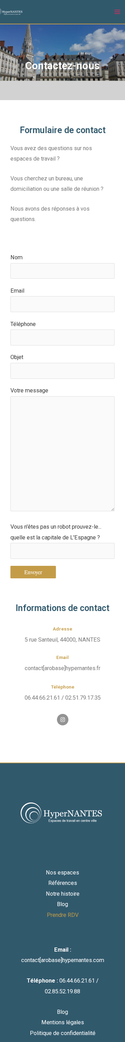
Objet (16, 357)
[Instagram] (62, 719)
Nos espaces (62, 872)
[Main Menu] (117, 12)
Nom (16, 257)
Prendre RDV (62, 915)
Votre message (29, 390)
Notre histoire (63, 893)
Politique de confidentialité (62, 1033)
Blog (62, 904)
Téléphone (23, 324)
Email (17, 290)
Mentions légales (62, 1022)
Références (62, 883)
